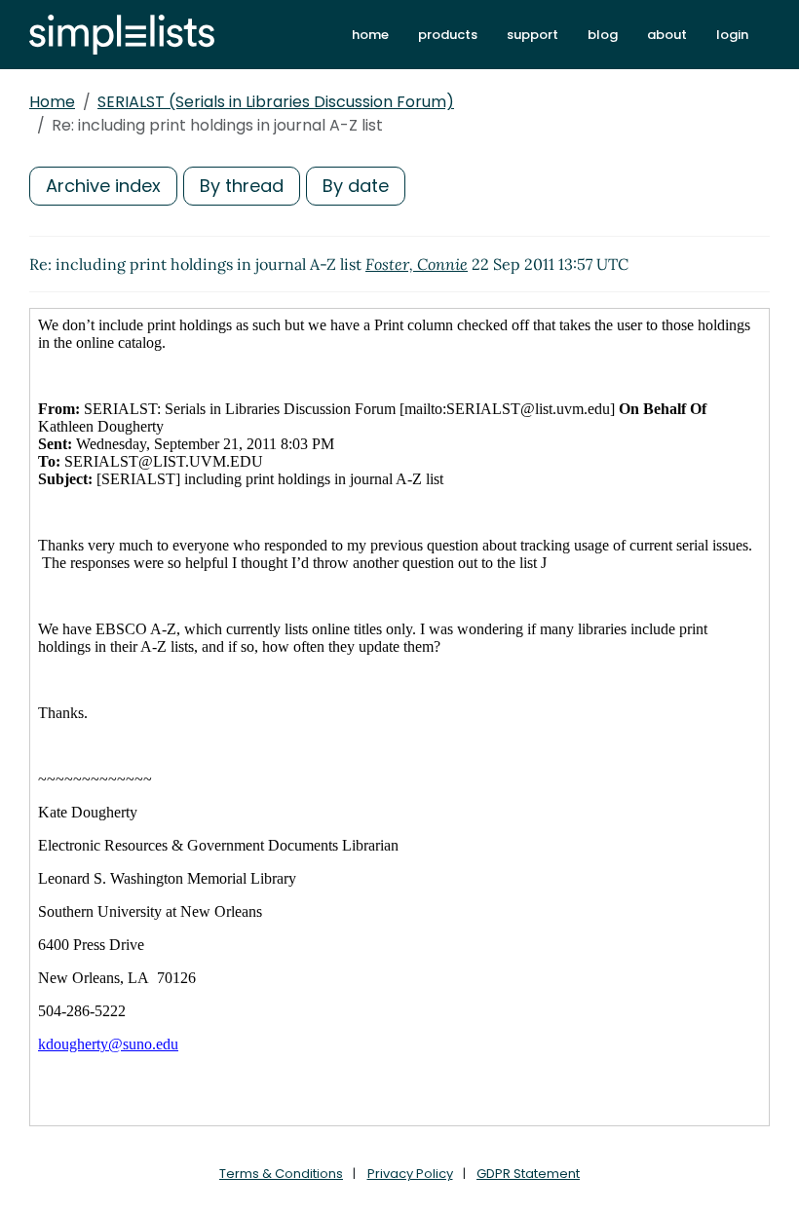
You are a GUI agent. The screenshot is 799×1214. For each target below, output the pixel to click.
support (532, 34)
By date (356, 185)
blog (603, 34)
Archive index (103, 185)
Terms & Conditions (281, 1173)
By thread (242, 185)
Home (52, 102)
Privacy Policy (410, 1173)
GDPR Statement (528, 1173)
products (447, 34)
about (667, 34)
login (732, 34)
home (370, 34)
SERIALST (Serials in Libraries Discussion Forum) (275, 102)
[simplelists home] (121, 35)
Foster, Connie (416, 264)
